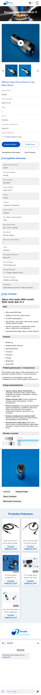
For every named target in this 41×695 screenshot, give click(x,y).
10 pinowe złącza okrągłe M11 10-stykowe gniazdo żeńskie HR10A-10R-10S (10, 576)
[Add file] (2, 691)
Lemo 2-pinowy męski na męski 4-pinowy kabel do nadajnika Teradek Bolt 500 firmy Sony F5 (30, 542)
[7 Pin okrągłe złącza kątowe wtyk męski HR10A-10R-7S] (30, 563)
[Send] (38, 691)
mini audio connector (12, 501)
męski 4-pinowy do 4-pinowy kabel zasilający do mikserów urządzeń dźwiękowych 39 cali (11, 542)
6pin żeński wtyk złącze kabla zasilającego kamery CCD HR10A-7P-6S (11, 611)
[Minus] (38, 643)
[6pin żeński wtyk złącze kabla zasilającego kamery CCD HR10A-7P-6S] (11, 597)
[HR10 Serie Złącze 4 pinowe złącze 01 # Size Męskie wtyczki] (20, 43)
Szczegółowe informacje (11, 152)
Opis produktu (30, 152)
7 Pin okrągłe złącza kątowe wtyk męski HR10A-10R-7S (30, 576)
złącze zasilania (10, 496)
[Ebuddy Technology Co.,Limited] (9, 3)
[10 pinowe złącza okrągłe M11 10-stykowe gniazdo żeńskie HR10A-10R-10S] (11, 563)
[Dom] (21, 635)
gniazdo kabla (22, 492)
